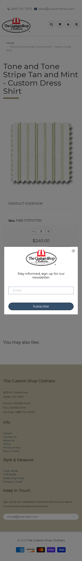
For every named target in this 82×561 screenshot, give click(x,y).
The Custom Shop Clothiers (46, 540)
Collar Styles (10, 470)
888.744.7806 (21, 9)
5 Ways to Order (12, 481)
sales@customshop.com (56, 9)
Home (10, 42)
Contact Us (10, 436)
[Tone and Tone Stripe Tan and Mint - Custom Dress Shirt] (41, 152)
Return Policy (11, 451)
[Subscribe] (73, 516)
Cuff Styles (9, 474)
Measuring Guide (13, 478)
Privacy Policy (11, 447)
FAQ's (7, 443)
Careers (7, 433)
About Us (9, 440)
